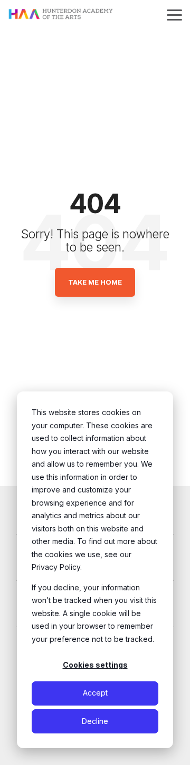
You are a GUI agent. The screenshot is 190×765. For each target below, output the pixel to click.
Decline (95, 721)
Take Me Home (95, 282)
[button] (174, 14)
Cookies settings (95, 664)
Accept (95, 692)
